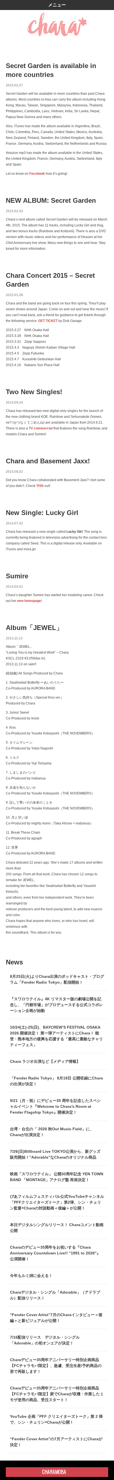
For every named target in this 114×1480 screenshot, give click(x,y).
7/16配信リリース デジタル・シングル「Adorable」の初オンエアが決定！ (45, 1340)
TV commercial (41, 428)
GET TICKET (48, 321)
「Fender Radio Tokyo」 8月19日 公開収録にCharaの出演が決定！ (56, 1081)
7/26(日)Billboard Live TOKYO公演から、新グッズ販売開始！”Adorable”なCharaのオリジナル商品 (55, 1154)
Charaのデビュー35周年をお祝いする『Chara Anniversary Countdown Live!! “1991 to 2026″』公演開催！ (55, 1253)
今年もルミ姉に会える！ (31, 1275)
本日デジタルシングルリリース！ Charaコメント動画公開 (56, 1227)
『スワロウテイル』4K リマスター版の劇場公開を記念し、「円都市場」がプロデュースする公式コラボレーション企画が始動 (56, 1005)
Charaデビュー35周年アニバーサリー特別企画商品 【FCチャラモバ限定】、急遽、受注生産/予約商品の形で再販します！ (56, 1366)
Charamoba (54, 1471)
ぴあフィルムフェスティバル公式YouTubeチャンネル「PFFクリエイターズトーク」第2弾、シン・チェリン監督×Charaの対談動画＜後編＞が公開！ (57, 1202)
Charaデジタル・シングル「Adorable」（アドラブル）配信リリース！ (55, 1295)
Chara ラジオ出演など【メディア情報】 (45, 1061)
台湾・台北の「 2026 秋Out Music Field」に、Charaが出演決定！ (52, 1132)
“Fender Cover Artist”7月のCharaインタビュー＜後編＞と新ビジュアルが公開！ (56, 1317)
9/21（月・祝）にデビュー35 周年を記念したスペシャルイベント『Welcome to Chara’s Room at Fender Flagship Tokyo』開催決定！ (55, 1106)
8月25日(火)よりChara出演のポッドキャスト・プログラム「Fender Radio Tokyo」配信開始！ (57, 979)
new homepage (29, 601)
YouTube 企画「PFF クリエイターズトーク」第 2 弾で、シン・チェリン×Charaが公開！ (56, 1419)
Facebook (37, 174)
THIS (40, 486)
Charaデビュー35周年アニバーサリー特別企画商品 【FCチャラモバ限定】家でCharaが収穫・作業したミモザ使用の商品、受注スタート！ (57, 1394)
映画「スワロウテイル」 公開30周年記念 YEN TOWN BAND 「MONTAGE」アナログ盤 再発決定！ (56, 1177)
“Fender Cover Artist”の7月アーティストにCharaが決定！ (56, 1442)
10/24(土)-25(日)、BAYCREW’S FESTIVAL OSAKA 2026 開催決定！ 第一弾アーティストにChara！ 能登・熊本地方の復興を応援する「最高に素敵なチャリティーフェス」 (56, 1036)
